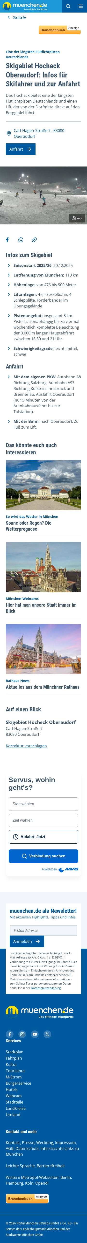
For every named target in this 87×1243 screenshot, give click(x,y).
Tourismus (15, 1070)
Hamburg (14, 1183)
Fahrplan (14, 1058)
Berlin (65, 1177)
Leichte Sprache (20, 1165)
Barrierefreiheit (51, 1165)
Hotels (12, 1089)
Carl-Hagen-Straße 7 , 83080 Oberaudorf (39, 133)
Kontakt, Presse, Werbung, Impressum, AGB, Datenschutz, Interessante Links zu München (42, 1148)
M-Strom (14, 1077)
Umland (13, 1114)
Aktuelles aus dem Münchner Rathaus (43, 687)
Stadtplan (14, 1052)
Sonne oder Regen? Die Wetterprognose (28, 526)
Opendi (42, 1183)
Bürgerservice (18, 1083)
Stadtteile (14, 1102)
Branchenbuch (60, 29)
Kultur (11, 1064)
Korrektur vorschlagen (26, 746)
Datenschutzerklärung (46, 988)
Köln (29, 1183)
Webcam (14, 1095)
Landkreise (16, 1108)
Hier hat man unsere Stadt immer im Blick (41, 608)
